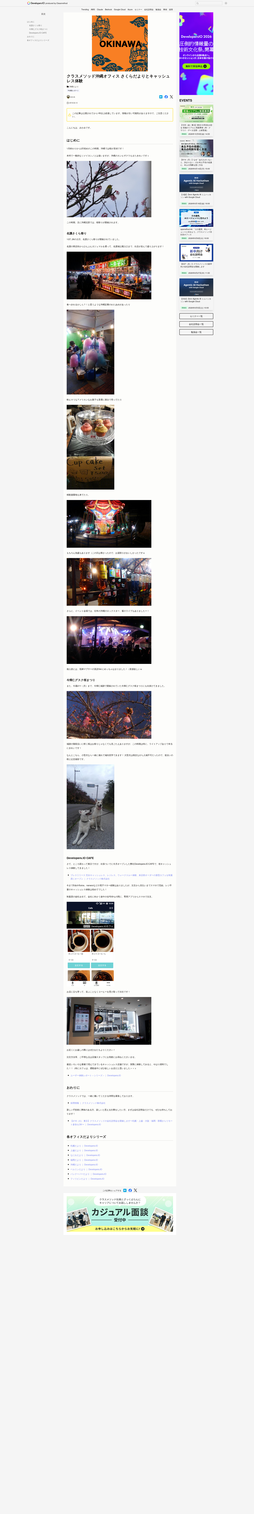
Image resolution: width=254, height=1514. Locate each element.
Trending (85, 9)
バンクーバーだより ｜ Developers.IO (88, 1173)
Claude (100, 9)
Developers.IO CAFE (38, 32)
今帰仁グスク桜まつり (38, 29)
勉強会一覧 (196, 332)
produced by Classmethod (56, 3)
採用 (171, 9)
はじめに (30, 21)
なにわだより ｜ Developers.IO (85, 1155)
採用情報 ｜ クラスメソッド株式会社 (88, 1102)
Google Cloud (120, 9)
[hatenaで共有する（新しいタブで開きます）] (160, 96)
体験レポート (74, 90)
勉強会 (158, 9)
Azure (130, 9)
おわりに (30, 36)
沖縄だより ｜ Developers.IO (84, 1164)
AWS (93, 9)
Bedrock (108, 9)
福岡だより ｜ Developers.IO (84, 1159)
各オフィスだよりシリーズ (38, 40)
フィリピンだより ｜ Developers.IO (87, 1178)
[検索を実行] (197, 3)
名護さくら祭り (35, 25)
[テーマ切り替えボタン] (226, 3)
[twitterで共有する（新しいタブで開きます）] (171, 97)
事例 (165, 9)
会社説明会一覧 (196, 324)
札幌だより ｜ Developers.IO (84, 1145)
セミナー (138, 9)
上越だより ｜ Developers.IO (84, 1150)
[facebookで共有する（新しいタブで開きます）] (166, 96)
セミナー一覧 (196, 316)
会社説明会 (148, 9)
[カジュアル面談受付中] (120, 1214)
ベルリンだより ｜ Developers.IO (86, 1169)
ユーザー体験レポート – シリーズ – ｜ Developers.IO (96, 1075)
